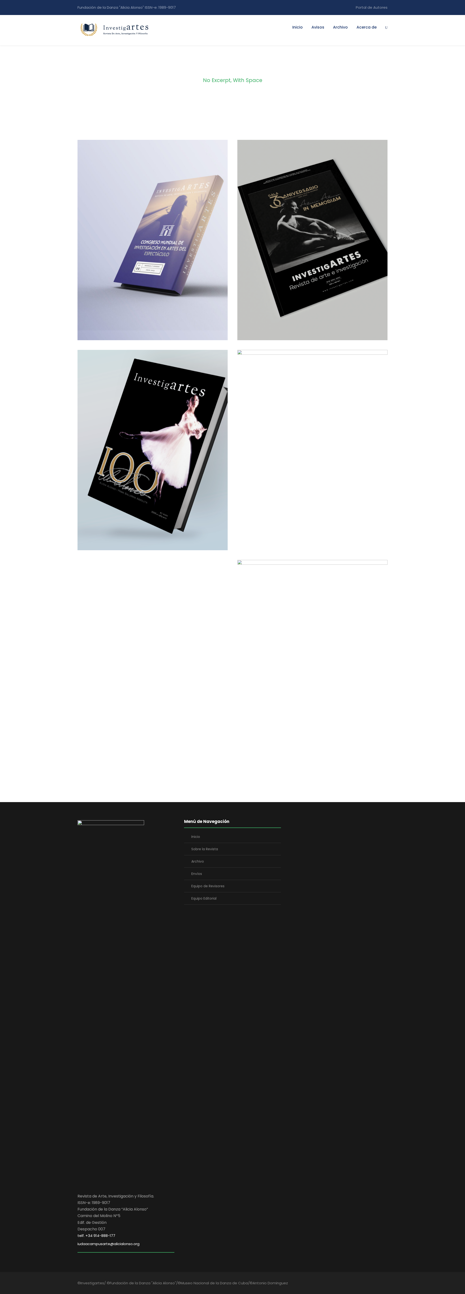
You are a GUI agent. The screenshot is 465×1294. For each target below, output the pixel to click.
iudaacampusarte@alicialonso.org (109, 1243)
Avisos (317, 27)
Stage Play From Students (269, 773)
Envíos (196, 873)
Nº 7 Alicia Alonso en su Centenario (152, 453)
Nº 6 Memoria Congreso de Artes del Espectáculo (312, 453)
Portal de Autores (372, 7)
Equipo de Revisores (208, 886)
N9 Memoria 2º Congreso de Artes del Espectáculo (152, 243)
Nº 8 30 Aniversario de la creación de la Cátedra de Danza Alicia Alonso (312, 246)
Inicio (297, 27)
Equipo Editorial (204, 898)
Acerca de (366, 27)
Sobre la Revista (204, 849)
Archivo (340, 27)
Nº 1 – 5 (312, 663)
